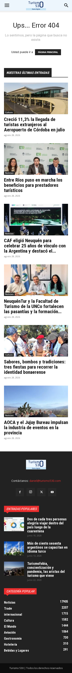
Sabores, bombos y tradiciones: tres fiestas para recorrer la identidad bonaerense (35, 367)
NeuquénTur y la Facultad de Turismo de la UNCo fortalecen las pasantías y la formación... (34, 306)
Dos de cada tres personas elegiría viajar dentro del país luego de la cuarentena (47, 525)
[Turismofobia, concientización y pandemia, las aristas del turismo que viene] (14, 569)
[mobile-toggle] (6, 5)
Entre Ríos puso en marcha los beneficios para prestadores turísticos (33, 185)
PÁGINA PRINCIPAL (48, 52)
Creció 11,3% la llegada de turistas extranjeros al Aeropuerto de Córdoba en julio (34, 125)
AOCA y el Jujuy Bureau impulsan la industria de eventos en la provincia (36, 428)
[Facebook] (20, 492)
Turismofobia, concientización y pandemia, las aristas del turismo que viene (46, 569)
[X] (41, 492)
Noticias (9, 173)
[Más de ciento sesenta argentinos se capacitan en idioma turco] (14, 548)
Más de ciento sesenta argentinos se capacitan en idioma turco (47, 547)
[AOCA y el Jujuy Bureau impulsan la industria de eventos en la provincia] (36, 401)
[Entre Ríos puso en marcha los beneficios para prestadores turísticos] (36, 159)
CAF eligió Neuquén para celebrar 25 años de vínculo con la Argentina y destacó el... (35, 246)
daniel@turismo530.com (45, 481)
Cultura (9, 112)
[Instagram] (31, 492)
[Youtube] (52, 492)
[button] (66, 5)
